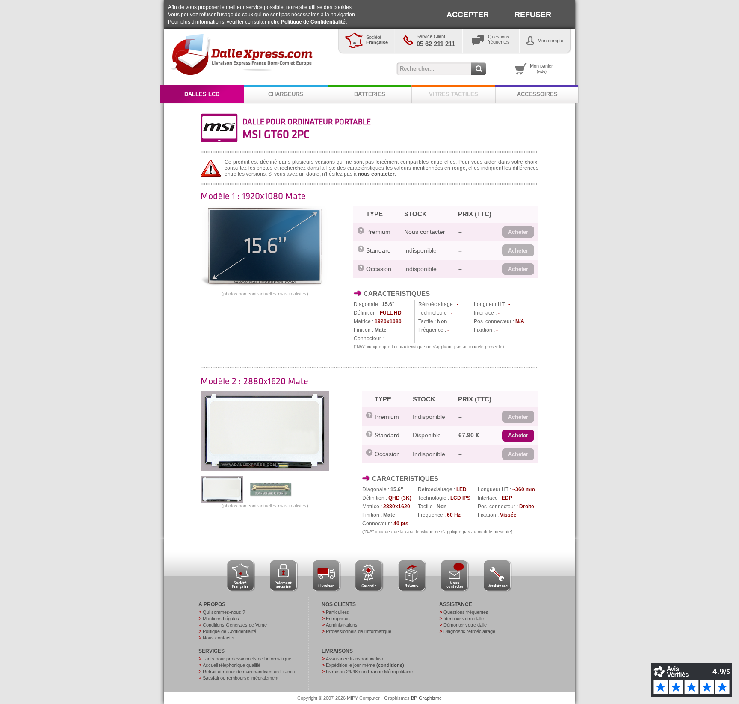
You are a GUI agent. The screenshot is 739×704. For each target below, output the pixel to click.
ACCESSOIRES (537, 94)
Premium (378, 231)
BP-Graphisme (426, 698)
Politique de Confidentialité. (314, 22)
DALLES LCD (201, 94)
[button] (518, 232)
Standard (378, 250)
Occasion (378, 268)
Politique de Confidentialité (229, 631)
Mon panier (541, 68)
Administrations (342, 624)
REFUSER (532, 14)
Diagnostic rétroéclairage (469, 631)
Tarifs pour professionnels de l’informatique (247, 658)
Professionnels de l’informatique (358, 631)
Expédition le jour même (365, 665)
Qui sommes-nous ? (224, 612)
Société (377, 40)
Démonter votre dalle (465, 624)
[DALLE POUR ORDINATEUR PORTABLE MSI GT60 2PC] (265, 284)
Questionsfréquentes (499, 39)
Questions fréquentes (465, 612)
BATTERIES (369, 94)
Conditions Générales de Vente (235, 624)
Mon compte (550, 40)
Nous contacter (424, 231)
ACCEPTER (467, 14)
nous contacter (376, 174)
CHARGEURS (285, 94)
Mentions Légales (221, 618)
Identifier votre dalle (463, 618)
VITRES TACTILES (453, 94)
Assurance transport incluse (355, 658)
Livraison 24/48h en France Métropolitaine (369, 671)
